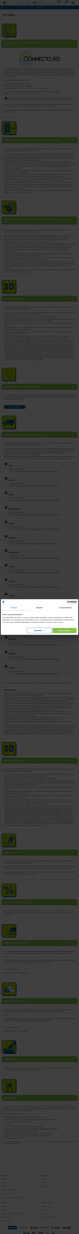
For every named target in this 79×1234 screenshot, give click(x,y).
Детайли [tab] (40, 607)
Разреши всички (64, 630)
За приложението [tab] (65, 607)
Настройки (38, 630)
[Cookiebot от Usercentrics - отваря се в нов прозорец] (68, 602)
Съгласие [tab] (13, 607)
